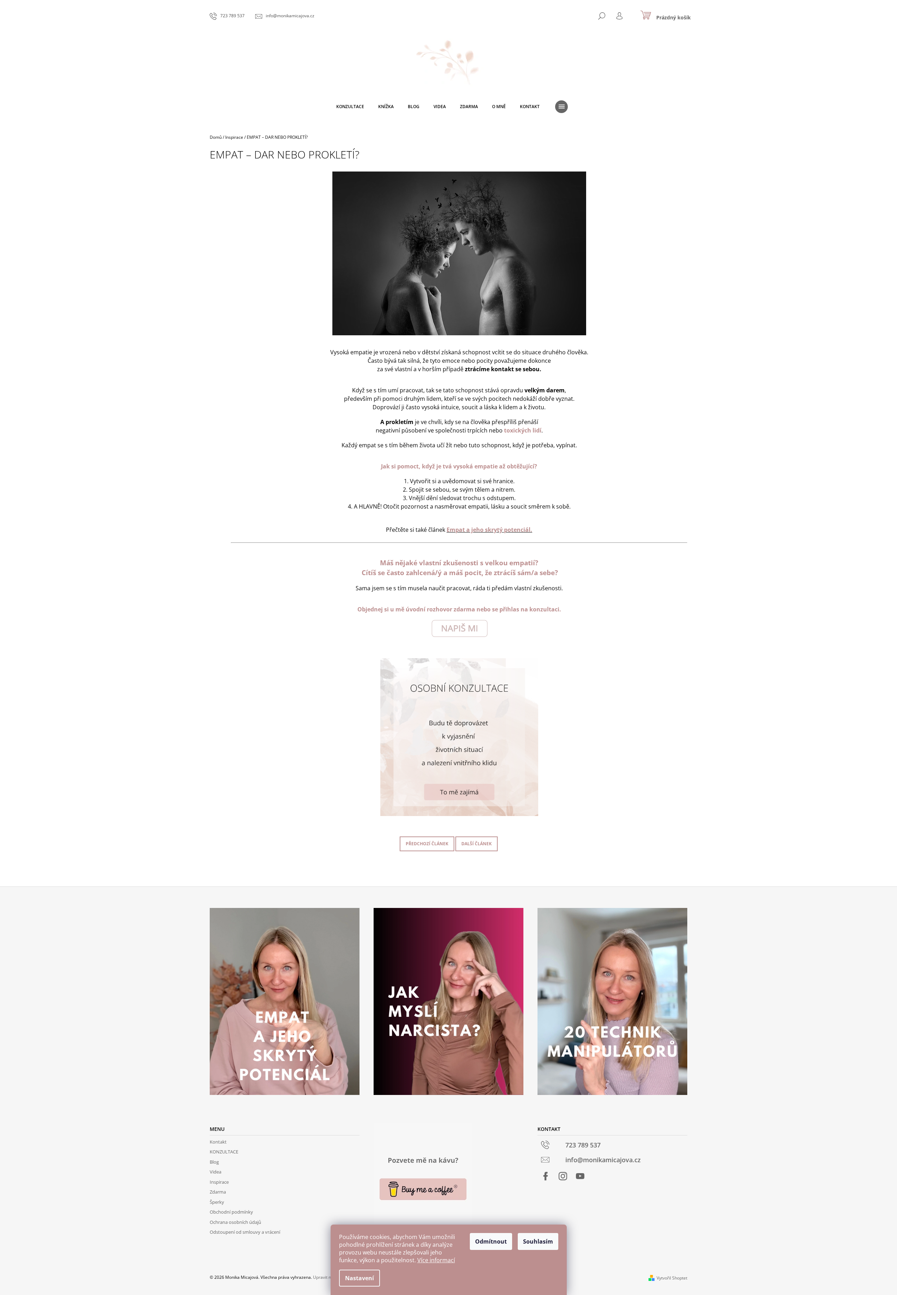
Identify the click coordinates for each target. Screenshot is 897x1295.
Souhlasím (538, 1241)
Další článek (476, 844)
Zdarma (218, 1192)
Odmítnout (491, 1241)
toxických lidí (522, 430)
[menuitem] (350, 106)
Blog (214, 1162)
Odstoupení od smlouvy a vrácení (245, 1232)
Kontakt (218, 1142)
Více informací (436, 1260)
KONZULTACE (224, 1151)
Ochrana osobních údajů (235, 1222)
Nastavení (359, 1278)
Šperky (217, 1202)
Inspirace (219, 1182)
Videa (215, 1172)
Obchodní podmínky (231, 1212)
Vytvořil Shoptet (672, 1278)
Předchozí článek (427, 844)
